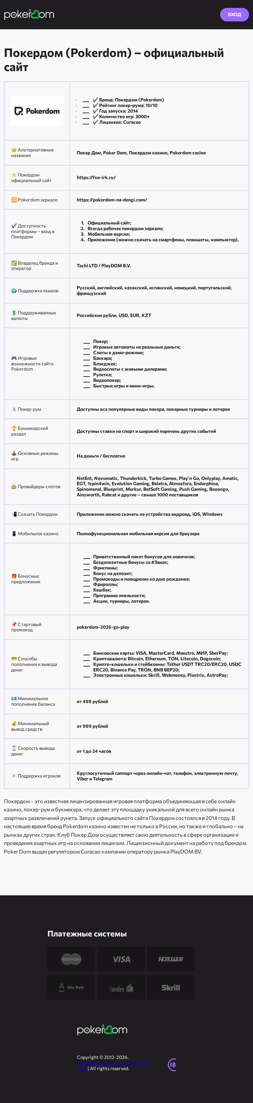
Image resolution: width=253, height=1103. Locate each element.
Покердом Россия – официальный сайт (113, 1065)
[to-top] (241, 1034)
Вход (234, 14)
